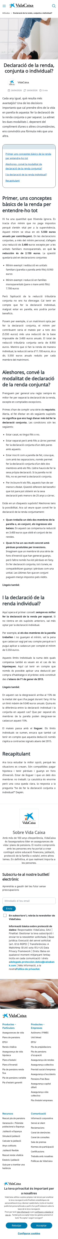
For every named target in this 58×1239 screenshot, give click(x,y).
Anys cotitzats (9, 1145)
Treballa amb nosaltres (42, 1156)
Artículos (6, 13)
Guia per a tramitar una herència (13, 1166)
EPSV (5, 1042)
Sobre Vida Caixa (29, 832)
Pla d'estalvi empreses (42, 1100)
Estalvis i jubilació (10, 1160)
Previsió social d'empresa (43, 1069)
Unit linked (36, 1037)
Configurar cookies (29, 1233)
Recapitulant (13, 180)
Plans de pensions (11, 1037)
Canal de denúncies (40, 1132)
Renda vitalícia (9, 1047)
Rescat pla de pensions (13, 1118)
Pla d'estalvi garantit (12, 1082)
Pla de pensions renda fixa (13, 1071)
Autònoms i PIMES (39, 1032)
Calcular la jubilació (11, 1141)
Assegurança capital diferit (41, 1085)
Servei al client (38, 1123)
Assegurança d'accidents (43, 1074)
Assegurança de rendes (42, 1060)
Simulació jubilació (11, 1136)
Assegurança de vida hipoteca (12, 1053)
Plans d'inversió (9, 1064)
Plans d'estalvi (9, 1060)
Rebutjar (16, 1225)
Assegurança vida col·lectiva (39, 1094)
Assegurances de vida (13, 1032)
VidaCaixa (23, 82)
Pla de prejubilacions (41, 1047)
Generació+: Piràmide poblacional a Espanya (13, 1125)
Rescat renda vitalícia (12, 1155)
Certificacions (37, 1151)
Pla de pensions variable (14, 1077)
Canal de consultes (40, 1137)
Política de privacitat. (28, 968)
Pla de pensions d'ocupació (38, 1053)
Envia (9, 908)
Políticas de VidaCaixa (41, 1161)
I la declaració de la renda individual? (26, 174)
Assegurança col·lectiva (42, 1064)
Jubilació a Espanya (12, 1131)
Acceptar (41, 1225)
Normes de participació (42, 1146)
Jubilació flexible (10, 1150)
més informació (23, 1212)
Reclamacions (37, 1127)
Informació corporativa (42, 1118)
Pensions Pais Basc (40, 1079)
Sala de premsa (38, 1142)
